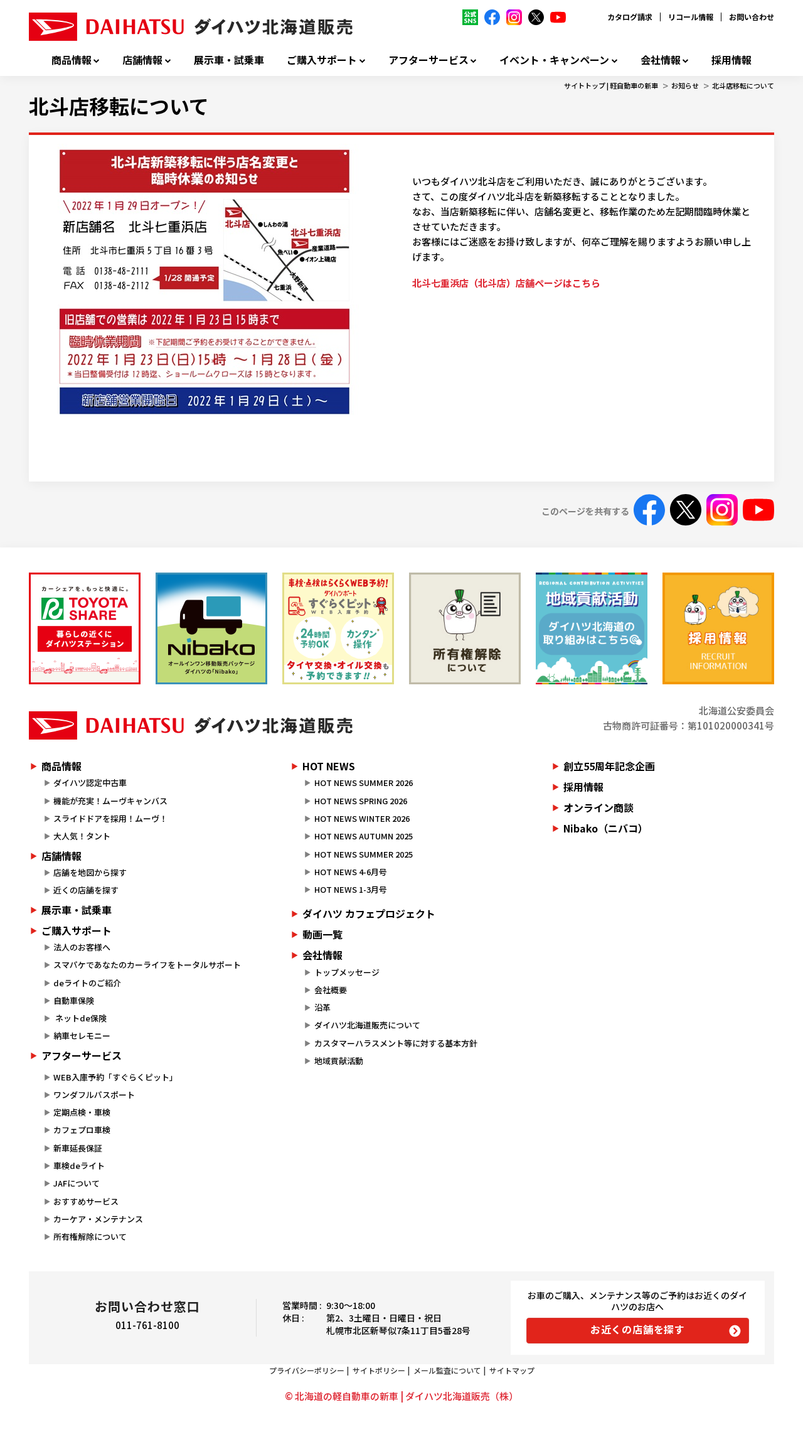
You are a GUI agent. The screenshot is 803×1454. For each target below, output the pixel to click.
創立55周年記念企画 (609, 765)
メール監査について (447, 1370)
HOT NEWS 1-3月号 (350, 889)
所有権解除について (90, 1236)
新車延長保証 (77, 1148)
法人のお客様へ (81, 947)
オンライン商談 (598, 807)
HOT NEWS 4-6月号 (350, 872)
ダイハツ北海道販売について (367, 1025)
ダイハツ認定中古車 (90, 783)
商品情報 (71, 60)
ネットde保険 (80, 1018)
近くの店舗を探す (86, 890)
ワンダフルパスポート (94, 1095)
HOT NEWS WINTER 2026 (362, 818)
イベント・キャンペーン (554, 60)
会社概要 (330, 990)
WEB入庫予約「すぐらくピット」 (115, 1077)
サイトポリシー (379, 1370)
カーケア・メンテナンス (98, 1219)
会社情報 (661, 60)
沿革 (322, 1007)
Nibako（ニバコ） (605, 828)
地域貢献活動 (338, 1061)
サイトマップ (511, 1370)
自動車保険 (73, 1000)
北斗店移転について (743, 85)
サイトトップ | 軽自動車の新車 (611, 85)
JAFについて (76, 1183)
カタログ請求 (629, 16)
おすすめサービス (86, 1201)
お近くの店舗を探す (637, 1329)
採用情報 (731, 60)
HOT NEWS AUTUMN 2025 (363, 836)
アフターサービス (428, 60)
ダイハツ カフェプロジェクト (368, 913)
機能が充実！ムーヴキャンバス (110, 801)
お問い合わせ (751, 16)
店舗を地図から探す (90, 872)
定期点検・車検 (81, 1112)
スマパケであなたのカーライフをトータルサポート (147, 965)
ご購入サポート (322, 60)
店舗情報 (142, 60)
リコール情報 (690, 16)
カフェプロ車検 (81, 1130)
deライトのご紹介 (87, 983)
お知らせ (685, 85)
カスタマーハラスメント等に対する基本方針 (395, 1043)
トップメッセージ (347, 972)
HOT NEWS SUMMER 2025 (363, 854)
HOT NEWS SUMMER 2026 (363, 783)
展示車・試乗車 (229, 60)
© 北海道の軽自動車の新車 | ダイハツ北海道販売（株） (401, 1396)
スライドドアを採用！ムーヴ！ (110, 818)
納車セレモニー (81, 1036)
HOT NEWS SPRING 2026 (360, 801)
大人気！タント (81, 836)
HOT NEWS (328, 765)
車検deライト (79, 1165)
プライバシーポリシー (306, 1370)
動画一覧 (322, 934)
